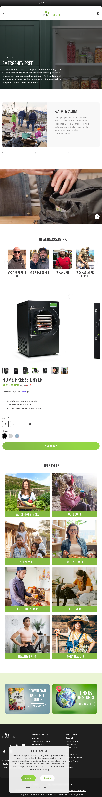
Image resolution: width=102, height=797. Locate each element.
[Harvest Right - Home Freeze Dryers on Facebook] (3, 745)
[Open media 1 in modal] (70, 296)
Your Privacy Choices (76, 795)
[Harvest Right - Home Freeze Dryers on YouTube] (23, 745)
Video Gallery (72, 748)
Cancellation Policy (41, 741)
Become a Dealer (74, 758)
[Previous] (3, 3)
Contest (69, 764)
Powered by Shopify (77, 790)
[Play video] (51, 196)
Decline (47, 778)
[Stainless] (11, 436)
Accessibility (71, 735)
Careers (69, 767)
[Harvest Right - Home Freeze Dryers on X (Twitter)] (10, 745)
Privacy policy (23, 795)
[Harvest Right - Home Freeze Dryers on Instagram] (16, 745)
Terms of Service (40, 735)
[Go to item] (6, 370)
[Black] (4, 436)
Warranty (36, 738)
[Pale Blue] (17, 436)
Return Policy (72, 738)
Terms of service (46, 795)
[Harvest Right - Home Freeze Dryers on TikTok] (3, 751)
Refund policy (35, 795)
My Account (71, 754)
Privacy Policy (42, 769)
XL (30, 424)
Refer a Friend (72, 761)
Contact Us (71, 744)
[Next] (98, 3)
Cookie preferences (60, 795)
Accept (28, 778)
